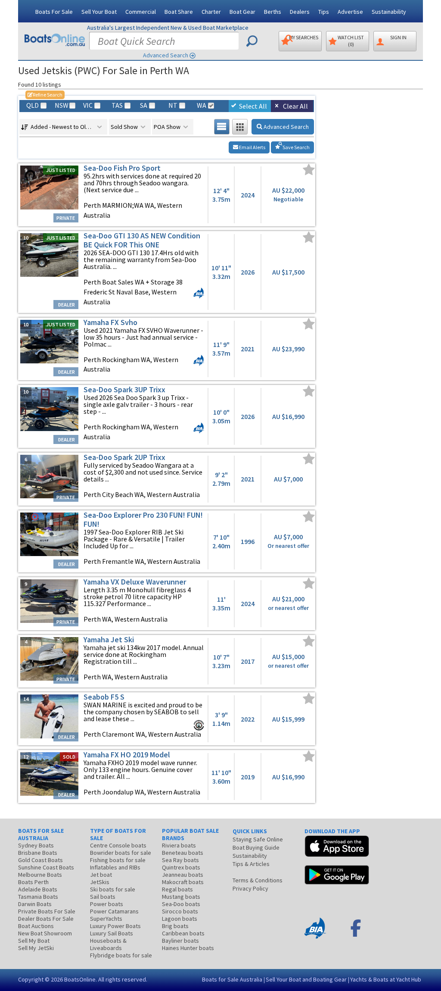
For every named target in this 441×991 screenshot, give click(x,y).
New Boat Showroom (45, 933)
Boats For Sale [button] (54, 12)
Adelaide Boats (37, 889)
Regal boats (177, 889)
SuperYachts (106, 918)
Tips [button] (323, 12)
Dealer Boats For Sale (46, 918)
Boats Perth (33, 882)
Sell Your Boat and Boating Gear (306, 979)
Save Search (296, 147)
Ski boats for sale (112, 889)
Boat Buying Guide (256, 847)
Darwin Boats (35, 904)
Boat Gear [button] (242, 12)
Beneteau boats (182, 853)
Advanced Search (165, 55)
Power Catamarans (114, 911)
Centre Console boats (118, 845)
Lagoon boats (179, 918)
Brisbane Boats (37, 853)
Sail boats (102, 896)
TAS (117, 105)
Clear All (295, 106)
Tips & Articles (251, 864)
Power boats (106, 904)
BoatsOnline (80, 979)
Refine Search (45, 94)
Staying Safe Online (258, 839)
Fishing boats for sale (118, 860)
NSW (61, 105)
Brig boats (175, 926)
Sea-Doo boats (181, 904)
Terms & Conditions (258, 880)
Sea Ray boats (180, 860)
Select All (253, 106)
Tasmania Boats (38, 896)
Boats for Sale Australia (232, 979)
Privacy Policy (250, 888)
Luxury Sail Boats (111, 933)
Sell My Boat (34, 940)
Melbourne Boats (40, 874)
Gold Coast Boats (40, 860)
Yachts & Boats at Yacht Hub (385, 979)
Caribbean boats (183, 933)
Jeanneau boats (182, 874)
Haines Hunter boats (188, 948)
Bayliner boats (180, 940)
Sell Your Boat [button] (99, 12)
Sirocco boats (180, 911)
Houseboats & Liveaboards (108, 944)
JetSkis (99, 882)
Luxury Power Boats (115, 926)
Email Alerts (251, 147)
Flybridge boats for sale (121, 955)
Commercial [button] (140, 12)
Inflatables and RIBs (115, 867)
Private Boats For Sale (46, 911)
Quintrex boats (181, 867)
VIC (88, 105)
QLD (32, 105)
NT (172, 105)
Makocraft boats (183, 882)
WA (201, 105)
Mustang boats (181, 896)
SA (143, 105)
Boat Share (179, 12)
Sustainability (389, 12)
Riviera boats (179, 845)
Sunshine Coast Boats (46, 867)
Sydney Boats (36, 845)
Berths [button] (272, 12)
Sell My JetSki (36, 948)
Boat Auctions (36, 926)
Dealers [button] (300, 12)
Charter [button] (211, 12)
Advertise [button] (350, 12)
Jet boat (101, 874)
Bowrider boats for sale (120, 853)
